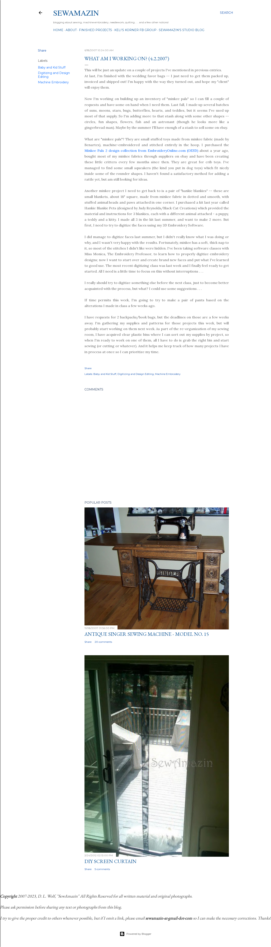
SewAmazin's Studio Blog (181, 30)
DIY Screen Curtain (110, 861)
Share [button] (42, 50)
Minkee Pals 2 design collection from (116, 150)
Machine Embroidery (53, 82)
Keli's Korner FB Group (135, 30)
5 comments (102, 869)
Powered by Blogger (138, 933)
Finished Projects (95, 30)
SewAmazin (76, 13)
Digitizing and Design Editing (136, 374)
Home (58, 30)
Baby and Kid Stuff (51, 67)
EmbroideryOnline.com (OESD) (173, 150)
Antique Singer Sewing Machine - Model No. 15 (146, 634)
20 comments (103, 641)
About (71, 30)
